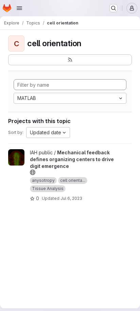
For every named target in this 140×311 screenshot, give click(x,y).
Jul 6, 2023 (71, 198)
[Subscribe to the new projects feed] (70, 59)
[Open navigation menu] (19, 8)
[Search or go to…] (113, 8)
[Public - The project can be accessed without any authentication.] (32, 172)
